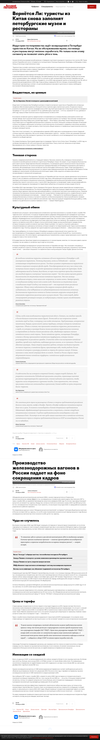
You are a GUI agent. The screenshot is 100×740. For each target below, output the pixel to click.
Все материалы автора (34, 41)
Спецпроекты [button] (47, 7)
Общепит (61, 444)
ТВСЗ (33, 499)
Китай (32, 444)
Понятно (94, 737)
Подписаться (50, 1)
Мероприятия (60, 7)
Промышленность (80, 709)
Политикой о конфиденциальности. (43, 737)
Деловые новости (40, 444)
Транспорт (44, 709)
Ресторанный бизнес (71, 444)
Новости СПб (25, 444)
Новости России (17, 711)
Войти (92, 6)
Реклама (70, 7)
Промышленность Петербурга (66, 709)
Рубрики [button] (35, 7)
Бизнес (27, 709)
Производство (26, 711)
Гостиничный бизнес (52, 444)
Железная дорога (53, 709)
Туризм (18, 444)
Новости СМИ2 (17, 455)
